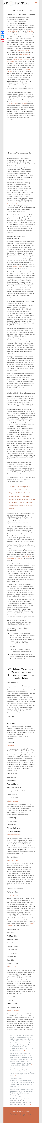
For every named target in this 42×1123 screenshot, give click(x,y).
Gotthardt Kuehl (13, 860)
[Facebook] (2, 33)
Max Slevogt (10, 61)
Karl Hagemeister (13, 801)
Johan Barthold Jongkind (14, 558)
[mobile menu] (36, 3)
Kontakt (28, 1114)
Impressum (14, 1116)
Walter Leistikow (13, 895)
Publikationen (14, 1114)
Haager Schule (31, 31)
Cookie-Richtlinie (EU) (25, 1116)
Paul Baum (11, 745)
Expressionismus (25, 54)
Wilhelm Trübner (13, 967)
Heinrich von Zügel (13, 1010)
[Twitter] (2, 37)
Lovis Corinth (27, 59)
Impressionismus (12, 31)
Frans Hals (24, 104)
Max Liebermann (17, 59)
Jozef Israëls (27, 556)
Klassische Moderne (24, 50)
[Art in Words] (16, 3)
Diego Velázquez (13, 104)
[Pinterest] (2, 41)
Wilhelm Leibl (17, 266)
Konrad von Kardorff (14, 835)
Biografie (22, 1114)
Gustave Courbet (12, 204)
